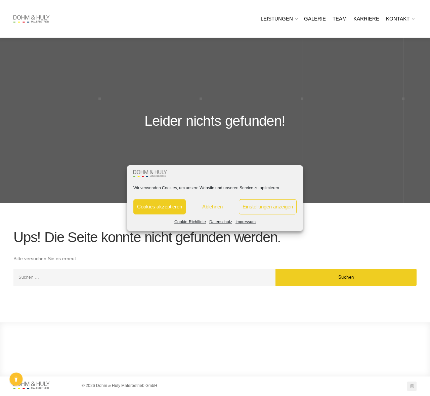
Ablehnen (212, 206)
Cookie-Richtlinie (190, 221)
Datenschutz (220, 221)
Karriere (366, 19)
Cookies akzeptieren (159, 206)
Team (340, 19)
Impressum (245, 221)
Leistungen (277, 19)
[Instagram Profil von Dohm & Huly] (412, 386)
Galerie (315, 19)
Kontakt (398, 19)
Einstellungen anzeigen (268, 206)
